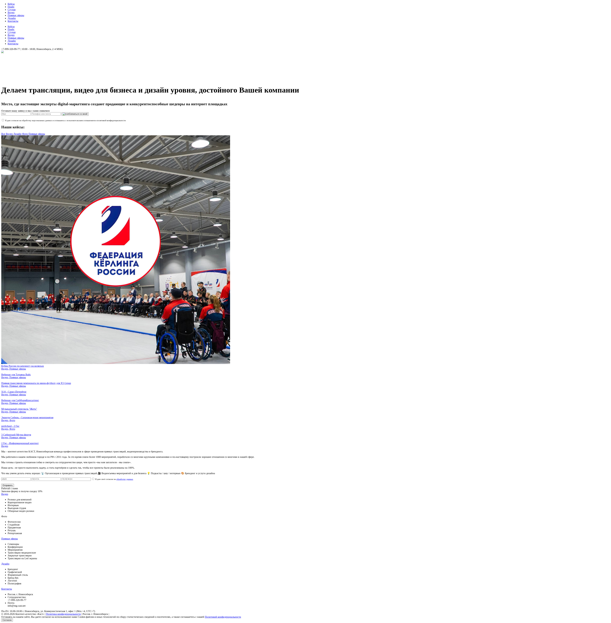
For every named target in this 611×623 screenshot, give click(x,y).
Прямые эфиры (16, 15)
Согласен (7, 620)
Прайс (11, 6)
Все (3, 133)
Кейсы (11, 4)
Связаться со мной (78, 114)
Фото (25, 133)
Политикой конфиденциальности (223, 617)
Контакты (13, 21)
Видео (11, 12)
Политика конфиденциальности (63, 614)
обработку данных (124, 479)
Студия (11, 9)
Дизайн (12, 18)
